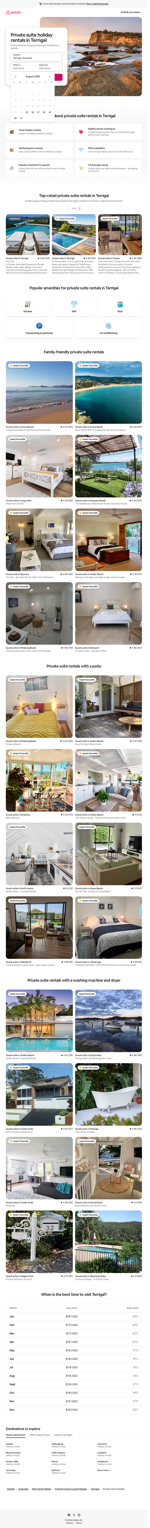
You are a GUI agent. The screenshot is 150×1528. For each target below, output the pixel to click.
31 (21, 118)
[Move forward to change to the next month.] (49, 76)
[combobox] (36, 58)
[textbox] (23, 68)
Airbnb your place (130, 12)
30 (15, 118)
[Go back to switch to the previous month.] (16, 76)
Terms (79, 1523)
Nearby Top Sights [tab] (63, 1435)
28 (44, 112)
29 (50, 112)
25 (27, 112)
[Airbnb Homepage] (13, 12)
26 (32, 112)
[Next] (79, 208)
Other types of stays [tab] (40, 1435)
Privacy (69, 1523)
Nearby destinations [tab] (15, 1435)
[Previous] (68, 208)
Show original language (97, 3)
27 (38, 112)
